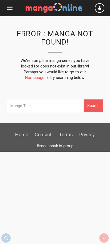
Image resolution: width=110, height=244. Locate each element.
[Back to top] (104, 238)
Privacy (87, 134)
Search (93, 105)
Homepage (34, 77)
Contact (43, 134)
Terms (66, 134)
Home (21, 134)
